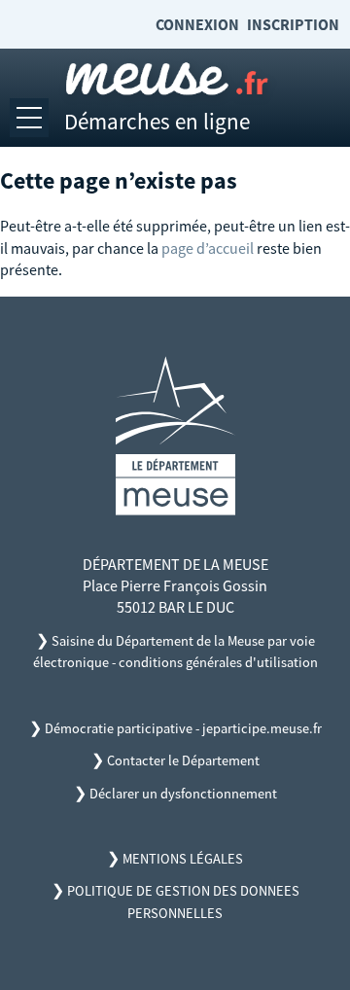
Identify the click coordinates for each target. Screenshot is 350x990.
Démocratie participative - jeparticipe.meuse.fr (183, 728)
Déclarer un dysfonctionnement (183, 793)
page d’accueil (207, 248)
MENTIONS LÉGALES (182, 858)
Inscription (293, 24)
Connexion (197, 24)
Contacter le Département (183, 760)
